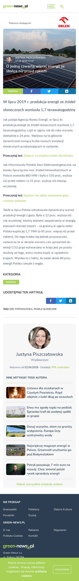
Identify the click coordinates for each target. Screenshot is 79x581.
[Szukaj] (63, 7)
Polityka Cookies (13, 536)
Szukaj (32, 515)
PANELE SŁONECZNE (45, 309)
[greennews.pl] (15, 7)
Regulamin (60, 530)
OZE (11, 309)
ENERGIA (13, 91)
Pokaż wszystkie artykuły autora (40, 484)
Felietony (33, 509)
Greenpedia (9, 509)
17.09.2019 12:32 (24, 60)
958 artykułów (60, 367)
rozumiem (62, 569)
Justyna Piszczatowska (30, 57)
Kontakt (33, 536)
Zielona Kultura (63, 509)
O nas (6, 530)
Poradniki (8, 515)
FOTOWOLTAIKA (24, 309)
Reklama (33, 530)
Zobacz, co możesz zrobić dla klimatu (48, 155)
